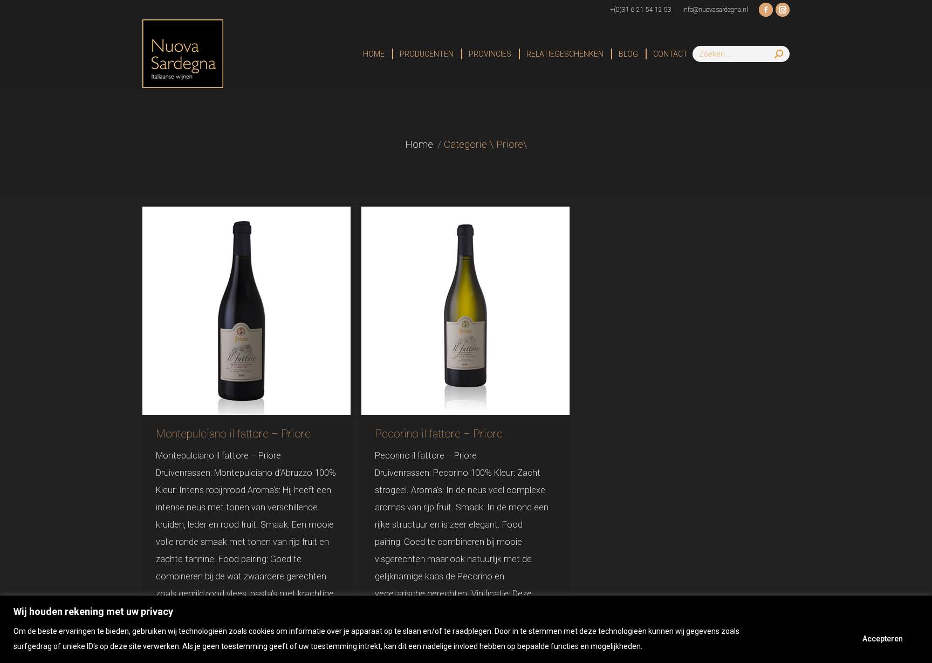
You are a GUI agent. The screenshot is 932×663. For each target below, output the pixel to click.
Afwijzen (812, 638)
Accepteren (882, 638)
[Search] (779, 54)
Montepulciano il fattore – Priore (233, 433)
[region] (466, 629)
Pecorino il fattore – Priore (439, 433)
